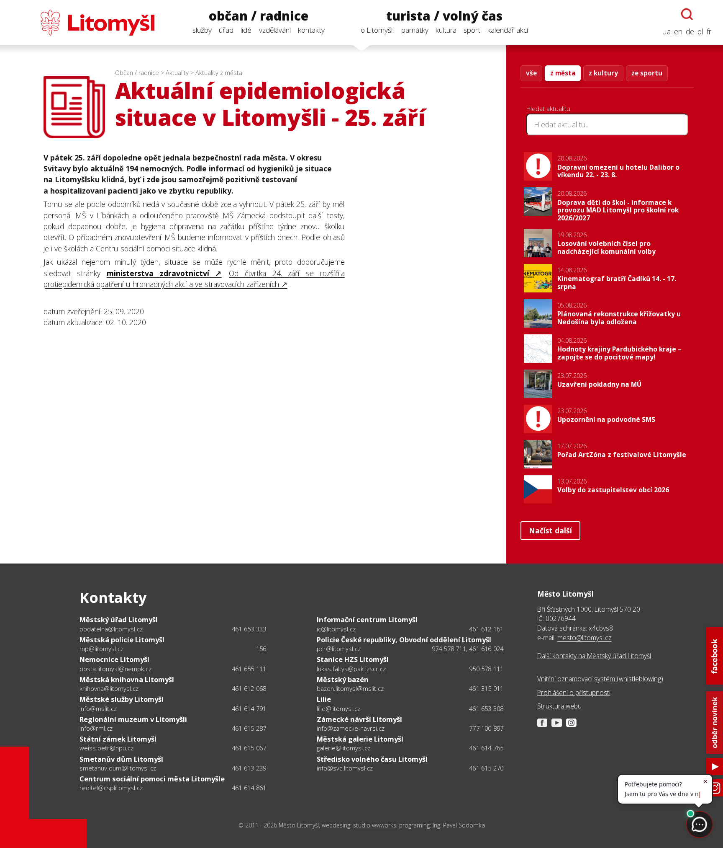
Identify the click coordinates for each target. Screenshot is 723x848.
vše (531, 73)
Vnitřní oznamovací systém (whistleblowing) (600, 678)
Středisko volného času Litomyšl (372, 759)
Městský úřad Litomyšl (118, 619)
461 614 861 (249, 787)
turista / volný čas (444, 16)
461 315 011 (486, 688)
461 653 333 (249, 629)
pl (700, 31)
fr (709, 31)
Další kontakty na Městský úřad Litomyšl (594, 655)
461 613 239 (249, 768)
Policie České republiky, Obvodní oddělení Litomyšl (404, 639)
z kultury (603, 73)
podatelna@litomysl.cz (111, 629)
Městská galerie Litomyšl (360, 739)
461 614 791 (249, 708)
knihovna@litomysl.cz (108, 688)
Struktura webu (559, 706)
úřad (226, 30)
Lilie (324, 699)
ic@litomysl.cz (336, 629)
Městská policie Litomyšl (121, 639)
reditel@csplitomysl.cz (111, 787)
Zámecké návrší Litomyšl (359, 719)
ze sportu (646, 73)
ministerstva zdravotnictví (158, 273)
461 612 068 (249, 688)
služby (202, 30)
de (690, 31)
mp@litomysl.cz (101, 648)
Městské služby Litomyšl (121, 699)
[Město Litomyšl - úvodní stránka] (83, 23)
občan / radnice (258, 16)
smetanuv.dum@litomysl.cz (117, 768)
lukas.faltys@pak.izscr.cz (351, 668)
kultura (446, 30)
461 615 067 (249, 748)
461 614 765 (486, 748)
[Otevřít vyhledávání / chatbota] (687, 14)
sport (472, 30)
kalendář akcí (507, 30)
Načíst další (550, 530)
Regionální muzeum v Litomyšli (133, 719)
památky (414, 30)
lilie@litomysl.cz (338, 708)
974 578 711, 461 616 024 (468, 648)
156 (261, 648)
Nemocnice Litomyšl (114, 659)
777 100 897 (486, 728)
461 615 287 (249, 728)
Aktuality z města (218, 73)
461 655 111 (249, 668)
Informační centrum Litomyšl (367, 619)
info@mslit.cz (98, 708)
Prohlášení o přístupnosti (573, 692)
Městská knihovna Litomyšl (126, 679)
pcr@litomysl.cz (339, 648)
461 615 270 (486, 768)
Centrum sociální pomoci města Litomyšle (152, 778)
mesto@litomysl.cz (584, 637)
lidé (246, 30)
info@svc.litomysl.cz (345, 768)
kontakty (311, 30)
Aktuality (177, 73)
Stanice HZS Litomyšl (353, 659)
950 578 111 (486, 668)
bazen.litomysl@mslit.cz (350, 688)
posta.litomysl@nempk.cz (115, 668)
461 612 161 (486, 629)
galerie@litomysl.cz (343, 748)
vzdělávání (275, 30)
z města (562, 73)
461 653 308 (486, 708)
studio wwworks (374, 825)
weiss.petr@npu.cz (106, 748)
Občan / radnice (137, 73)
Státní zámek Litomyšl (117, 739)
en (678, 31)
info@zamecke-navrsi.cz (351, 728)
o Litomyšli (377, 30)
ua (666, 31)
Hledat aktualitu (548, 108)
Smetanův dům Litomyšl (121, 759)
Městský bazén (343, 679)
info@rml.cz (96, 728)
